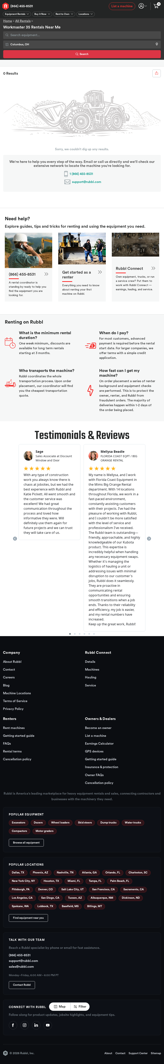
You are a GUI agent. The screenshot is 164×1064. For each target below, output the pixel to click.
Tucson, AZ (75, 897)
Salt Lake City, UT (72, 889)
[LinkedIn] (36, 1025)
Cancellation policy (17, 759)
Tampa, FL (95, 881)
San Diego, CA (50, 897)
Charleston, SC (138, 872)
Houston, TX (51, 881)
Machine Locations (17, 693)
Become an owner (98, 728)
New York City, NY (23, 881)
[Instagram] (24, 1025)
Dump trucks (108, 822)
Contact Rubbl (22, 985)
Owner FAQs (94, 775)
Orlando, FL (112, 872)
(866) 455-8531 (21, 6)
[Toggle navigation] (142, 5)
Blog (6, 685)
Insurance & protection (101, 767)
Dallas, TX (18, 872)
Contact (9, 669)
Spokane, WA (20, 906)
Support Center (138, 1053)
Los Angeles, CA (22, 897)
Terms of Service (15, 701)
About (108, 1053)
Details (90, 661)
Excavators (18, 822)
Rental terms (12, 751)
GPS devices (94, 751)
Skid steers (85, 822)
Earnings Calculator (99, 743)
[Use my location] (157, 45)
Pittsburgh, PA (21, 889)
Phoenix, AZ (40, 872)
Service (90, 685)
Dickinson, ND (131, 897)
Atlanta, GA (89, 872)
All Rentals (23, 21)
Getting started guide (18, 735)
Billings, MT (94, 906)
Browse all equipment (26, 842)
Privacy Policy (13, 709)
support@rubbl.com (86, 182)
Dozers (38, 822)
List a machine (122, 6)
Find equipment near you (28, 918)
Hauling (90, 677)
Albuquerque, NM (102, 897)
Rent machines (14, 728)
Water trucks (133, 822)
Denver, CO (45, 889)
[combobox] (82, 35)
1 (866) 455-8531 (81, 174)
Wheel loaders (60, 822)
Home (7, 21)
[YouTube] (48, 1025)
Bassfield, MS (70, 906)
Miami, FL (74, 881)
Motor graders (44, 831)
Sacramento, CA (133, 889)
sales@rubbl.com (21, 966)
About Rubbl (12, 661)
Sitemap (156, 1053)
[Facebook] (13, 1025)
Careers (9, 677)
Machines (92, 669)
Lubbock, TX (45, 906)
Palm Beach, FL (119, 881)
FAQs (7, 743)
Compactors (19, 831)
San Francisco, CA (103, 889)
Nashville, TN (65, 872)
